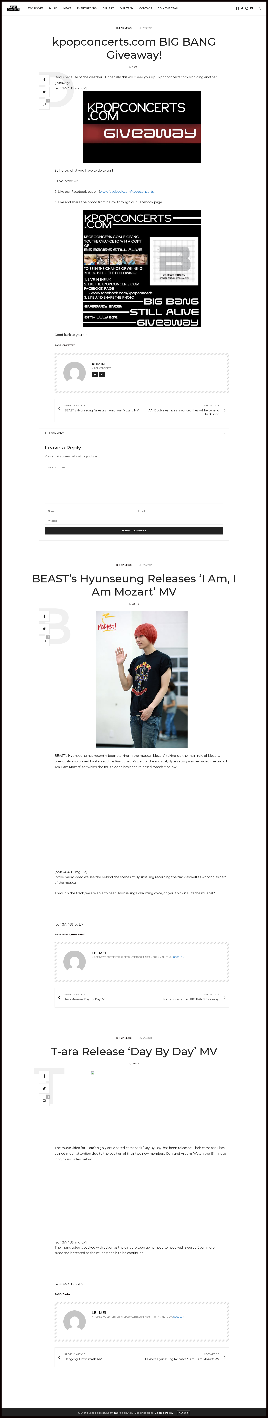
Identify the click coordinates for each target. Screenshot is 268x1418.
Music (53, 8)
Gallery (108, 8)
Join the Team (168, 8)
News (67, 8)
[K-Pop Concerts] (13, 8)
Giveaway (68, 345)
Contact (145, 8)
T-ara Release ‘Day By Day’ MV (134, 1051)
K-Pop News (124, 28)
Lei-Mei (135, 603)
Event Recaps (87, 8)
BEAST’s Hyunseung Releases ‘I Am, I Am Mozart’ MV (134, 585)
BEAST (66, 934)
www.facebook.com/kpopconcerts (127, 191)
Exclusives (35, 8)
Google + (178, 957)
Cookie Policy (164, 1412)
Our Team (126, 8)
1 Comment (56, 433)
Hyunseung (78, 934)
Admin (135, 67)
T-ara (66, 1294)
